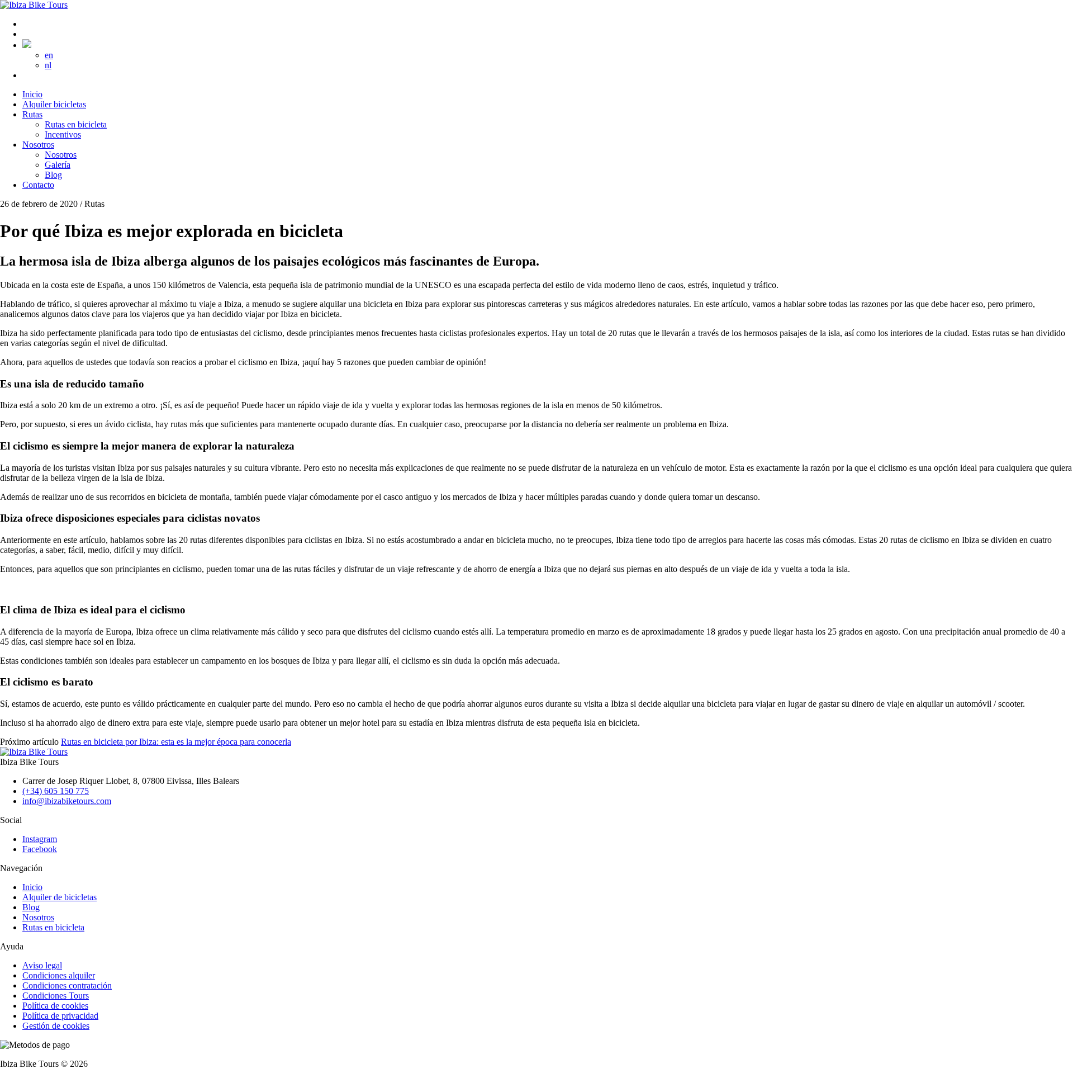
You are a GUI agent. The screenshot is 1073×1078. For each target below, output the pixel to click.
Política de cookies (55, 1005)
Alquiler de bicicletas (59, 897)
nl (48, 65)
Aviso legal (42, 965)
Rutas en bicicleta (53, 927)
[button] (26, 45)
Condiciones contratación (67, 985)
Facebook (39, 849)
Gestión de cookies (55, 1025)
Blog (31, 907)
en (49, 55)
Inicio (32, 887)
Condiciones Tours (55, 995)
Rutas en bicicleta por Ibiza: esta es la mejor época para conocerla (176, 741)
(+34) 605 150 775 (55, 791)
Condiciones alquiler (58, 975)
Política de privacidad (60, 1015)
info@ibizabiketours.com (66, 801)
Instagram (39, 839)
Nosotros (38, 917)
